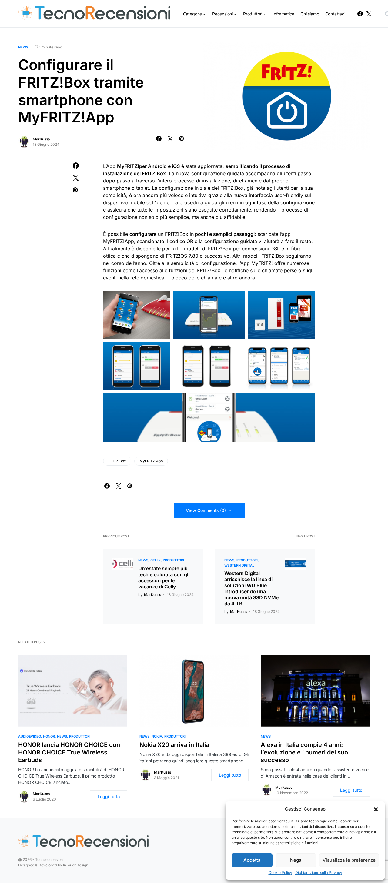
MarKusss (41, 139)
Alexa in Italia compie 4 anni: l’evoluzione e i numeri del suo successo (304, 752)
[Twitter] (369, 13)
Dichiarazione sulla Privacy (318, 872)
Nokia (157, 736)
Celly (155, 560)
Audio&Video (29, 736)
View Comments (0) (206, 510)
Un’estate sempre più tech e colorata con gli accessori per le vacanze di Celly (163, 577)
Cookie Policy (280, 872)
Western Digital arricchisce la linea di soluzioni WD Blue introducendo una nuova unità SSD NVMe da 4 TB (251, 588)
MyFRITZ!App (151, 461)
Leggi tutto (109, 796)
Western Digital (239, 565)
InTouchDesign (75, 865)
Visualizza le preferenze (349, 860)
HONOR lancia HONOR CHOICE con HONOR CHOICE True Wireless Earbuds (69, 752)
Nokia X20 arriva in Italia (174, 744)
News (23, 47)
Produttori (173, 560)
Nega (296, 860)
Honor (49, 736)
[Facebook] (360, 13)
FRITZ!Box (117, 461)
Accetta (252, 860)
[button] (376, 809)
